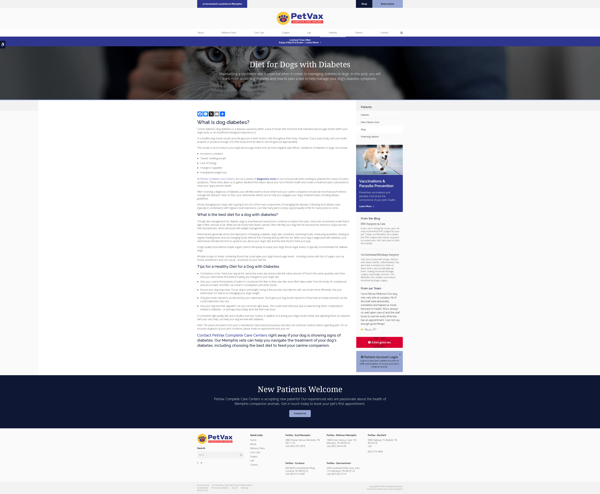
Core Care (259, 32)
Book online (387, 4)
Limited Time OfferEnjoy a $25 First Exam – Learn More (299, 41)
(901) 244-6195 (338, 446)
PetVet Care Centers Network (389, 489)
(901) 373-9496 (375, 451)
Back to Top (202, 490)
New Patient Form (370, 122)
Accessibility (202, 487)
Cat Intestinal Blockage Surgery (380, 254)
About (201, 32)
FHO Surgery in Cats (373, 224)
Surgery (285, 32)
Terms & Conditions (220, 487)
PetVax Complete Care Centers (217, 179)
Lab (309, 32)
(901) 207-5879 (297, 446)
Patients (333, 32)
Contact (384, 32)
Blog (363, 129)
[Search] (241, 455)
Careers (359, 32)
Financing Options (370, 136)
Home (253, 440)
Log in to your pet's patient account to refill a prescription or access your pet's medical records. (379, 361)
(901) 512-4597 (297, 473)
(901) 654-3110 (338, 473)
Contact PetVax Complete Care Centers (232, 335)
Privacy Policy (203, 485)
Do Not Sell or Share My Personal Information (232, 485)
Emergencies (381, 342)
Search (235, 487)
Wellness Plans (229, 32)
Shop (364, 4)
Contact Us (300, 413)
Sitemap (244, 487)
